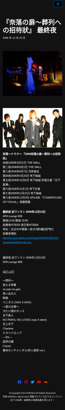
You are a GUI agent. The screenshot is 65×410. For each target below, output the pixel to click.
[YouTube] (39, 382)
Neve (17, 406)
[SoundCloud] (45, 382)
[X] (32, 382)
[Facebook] (19, 382)
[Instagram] (26, 382)
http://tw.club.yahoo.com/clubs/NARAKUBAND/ (31, 237)
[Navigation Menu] (58, 4)
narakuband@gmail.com (17, 242)
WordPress (44, 406)
